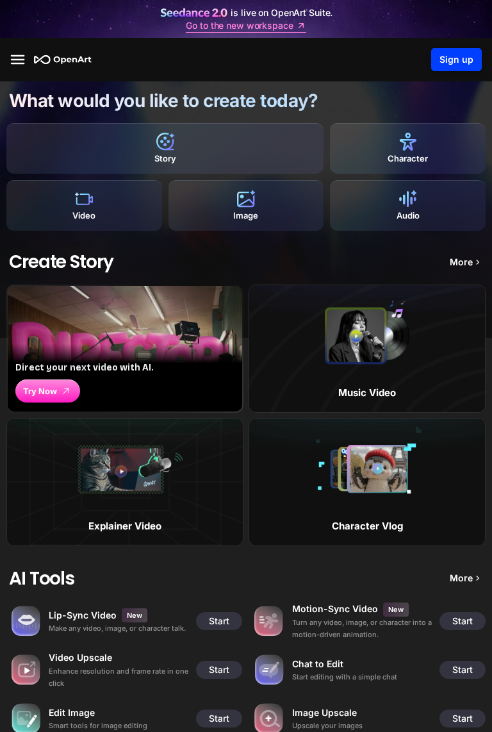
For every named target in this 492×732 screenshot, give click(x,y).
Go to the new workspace (239, 26)
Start (219, 620)
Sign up (456, 59)
